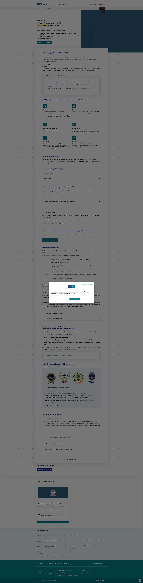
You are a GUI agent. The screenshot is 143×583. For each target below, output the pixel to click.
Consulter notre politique (71, 300)
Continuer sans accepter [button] (87, 284)
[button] (75, 299)
